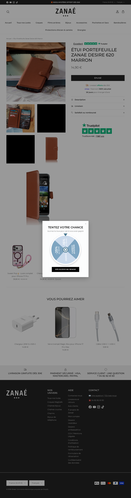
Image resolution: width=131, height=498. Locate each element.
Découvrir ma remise (65, 269)
